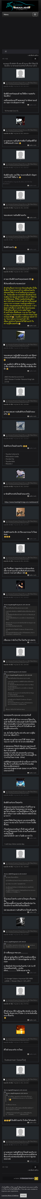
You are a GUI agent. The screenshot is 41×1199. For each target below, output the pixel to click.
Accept (23, 1195)
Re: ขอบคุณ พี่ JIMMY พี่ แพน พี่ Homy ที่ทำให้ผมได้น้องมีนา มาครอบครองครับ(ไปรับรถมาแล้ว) (21, 83)
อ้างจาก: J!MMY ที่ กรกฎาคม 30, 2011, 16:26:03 (15, 672)
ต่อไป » (37, 55)
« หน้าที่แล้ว (31, 55)
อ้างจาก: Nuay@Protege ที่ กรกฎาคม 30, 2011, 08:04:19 (17, 604)
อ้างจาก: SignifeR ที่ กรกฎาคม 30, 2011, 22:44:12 (15, 1090)
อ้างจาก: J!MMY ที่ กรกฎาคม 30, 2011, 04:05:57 (15, 874)
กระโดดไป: (16, 1178)
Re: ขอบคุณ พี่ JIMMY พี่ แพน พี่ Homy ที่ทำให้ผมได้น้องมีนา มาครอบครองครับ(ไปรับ (21, 130)
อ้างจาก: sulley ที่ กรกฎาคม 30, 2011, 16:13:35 (15, 941)
